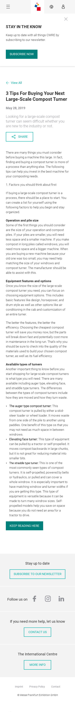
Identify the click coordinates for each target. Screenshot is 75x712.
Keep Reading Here (24, 526)
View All (16, 83)
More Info (37, 665)
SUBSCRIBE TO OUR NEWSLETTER (37, 574)
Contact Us (37, 632)
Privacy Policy (37, 686)
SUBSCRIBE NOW (22, 54)
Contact (55, 686)
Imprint (19, 686)
